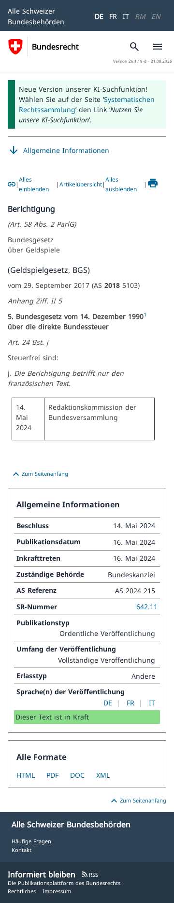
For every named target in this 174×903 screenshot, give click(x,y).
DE (99, 16)
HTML (25, 775)
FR (113, 16)
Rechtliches (22, 891)
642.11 (147, 606)
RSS (89, 874)
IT (126, 16)
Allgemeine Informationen (58, 150)
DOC (77, 775)
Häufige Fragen (31, 841)
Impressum (57, 891)
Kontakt (21, 849)
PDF (52, 775)
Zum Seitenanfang (39, 474)
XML (103, 775)
